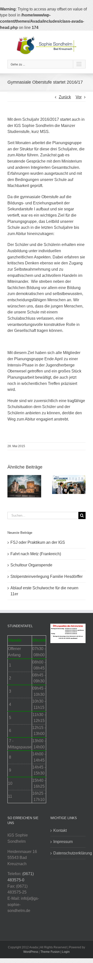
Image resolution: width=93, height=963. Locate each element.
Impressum (63, 842)
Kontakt (60, 830)
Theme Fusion (50, 952)
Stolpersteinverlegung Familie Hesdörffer (46, 576)
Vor (79, 97)
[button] (11, 486)
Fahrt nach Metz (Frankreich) (35, 554)
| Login (65, 952)
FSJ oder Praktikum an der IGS (37, 542)
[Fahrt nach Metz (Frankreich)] (24, 477)
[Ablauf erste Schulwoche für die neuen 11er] (69, 477)
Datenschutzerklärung (68, 853)
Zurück (65, 97)
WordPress (30, 952)
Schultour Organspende (31, 565)
